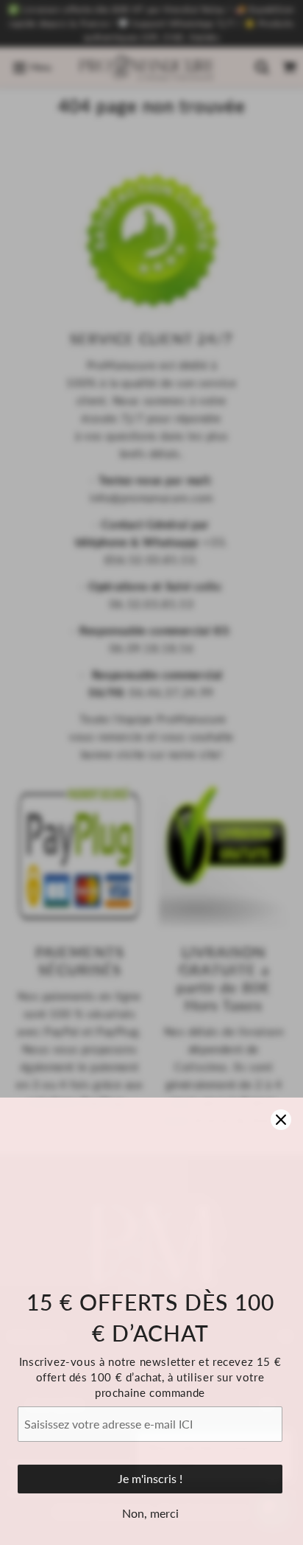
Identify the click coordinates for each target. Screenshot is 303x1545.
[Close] (281, 1119)
